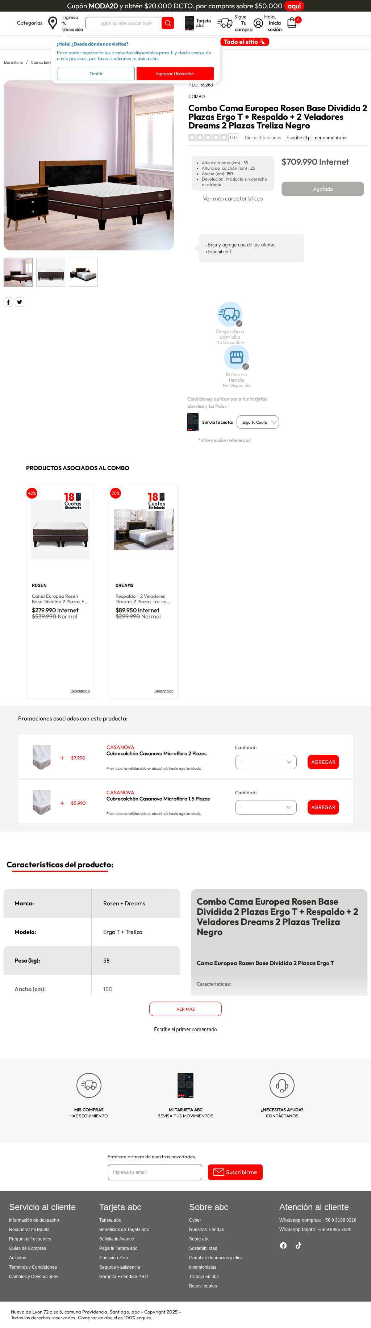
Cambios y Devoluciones (33, 1276)
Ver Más (185, 1009)
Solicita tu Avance (116, 1239)
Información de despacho (34, 1220)
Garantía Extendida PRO (123, 1276)
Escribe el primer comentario (317, 137)
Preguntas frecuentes (30, 1239)
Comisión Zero (113, 1257)
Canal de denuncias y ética (216, 1257)
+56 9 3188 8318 (340, 1220)
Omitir (96, 73)
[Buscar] (168, 23)
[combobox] (258, 422)
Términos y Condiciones (33, 1267)
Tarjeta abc (110, 1220)
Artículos (17, 1257)
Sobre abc (199, 1239)
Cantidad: (246, 747)
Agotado (323, 189)
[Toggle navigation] (9, 23)
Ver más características (233, 198)
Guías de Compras (27, 1248)
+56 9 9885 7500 (334, 1229)
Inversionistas (202, 1267)
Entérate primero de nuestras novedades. (152, 1156)
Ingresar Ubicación (175, 73)
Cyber (195, 1220)
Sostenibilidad (203, 1248)
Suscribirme (241, 1172)
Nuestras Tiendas (206, 1229)
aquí (294, 5)
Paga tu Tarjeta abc (118, 1248)
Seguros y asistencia (119, 1267)
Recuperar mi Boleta (29, 1229)
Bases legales (203, 1286)
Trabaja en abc (204, 1276)
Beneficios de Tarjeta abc (124, 1229)
